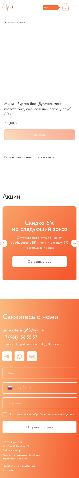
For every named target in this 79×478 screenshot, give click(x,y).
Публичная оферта (13, 450)
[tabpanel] (40, 249)
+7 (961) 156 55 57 (20, 337)
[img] (74, 7)
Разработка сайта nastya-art (19, 465)
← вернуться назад (14, 21)
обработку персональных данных (54, 414)
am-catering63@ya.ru (23, 330)
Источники (8, 470)
